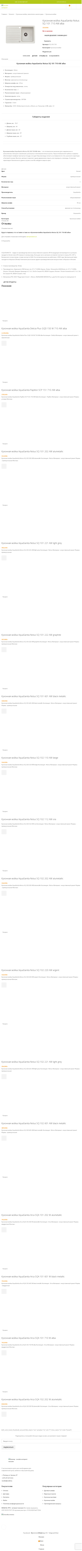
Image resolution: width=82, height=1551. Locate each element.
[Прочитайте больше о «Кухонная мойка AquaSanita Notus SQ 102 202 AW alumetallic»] (4, 893)
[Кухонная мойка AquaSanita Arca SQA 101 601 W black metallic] (17, 1252)
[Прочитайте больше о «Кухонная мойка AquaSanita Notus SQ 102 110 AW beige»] (4, 772)
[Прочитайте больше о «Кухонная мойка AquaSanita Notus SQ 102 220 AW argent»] (4, 984)
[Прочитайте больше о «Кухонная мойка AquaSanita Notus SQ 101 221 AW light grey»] (4, 557)
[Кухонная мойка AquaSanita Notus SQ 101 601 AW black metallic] (17, 672)
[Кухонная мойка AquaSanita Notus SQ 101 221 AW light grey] (17, 489)
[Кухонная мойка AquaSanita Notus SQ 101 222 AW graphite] (17, 580)
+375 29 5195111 (61, 2)
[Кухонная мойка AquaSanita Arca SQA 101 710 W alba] (17, 1314)
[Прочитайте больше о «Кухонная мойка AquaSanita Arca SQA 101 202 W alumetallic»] (4, 1229)
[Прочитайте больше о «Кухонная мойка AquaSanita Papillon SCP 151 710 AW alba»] (4, 404)
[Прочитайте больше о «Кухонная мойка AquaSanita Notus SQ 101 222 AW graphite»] (4, 649)
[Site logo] (7, 6)
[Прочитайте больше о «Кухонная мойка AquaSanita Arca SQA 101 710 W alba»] (4, 1352)
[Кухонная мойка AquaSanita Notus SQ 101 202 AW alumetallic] (17, 427)
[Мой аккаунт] (74, 6)
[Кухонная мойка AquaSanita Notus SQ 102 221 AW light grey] (17, 1007)
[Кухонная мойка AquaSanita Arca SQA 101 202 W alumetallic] (17, 1160)
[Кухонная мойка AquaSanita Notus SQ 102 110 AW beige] (17, 733)
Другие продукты (10, 282)
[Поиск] (78, 6)
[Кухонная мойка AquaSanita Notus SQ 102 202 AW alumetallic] (17, 854)
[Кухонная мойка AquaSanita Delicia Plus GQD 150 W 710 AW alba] (17, 304)
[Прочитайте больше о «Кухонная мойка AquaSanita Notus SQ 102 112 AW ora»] (4, 831)
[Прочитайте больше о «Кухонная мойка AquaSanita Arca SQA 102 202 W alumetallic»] (4, 1414)
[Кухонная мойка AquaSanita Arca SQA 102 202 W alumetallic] (17, 1375)
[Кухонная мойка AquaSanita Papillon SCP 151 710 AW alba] (17, 366)
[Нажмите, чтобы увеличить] (4, 1527)
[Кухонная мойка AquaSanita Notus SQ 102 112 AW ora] (17, 795)
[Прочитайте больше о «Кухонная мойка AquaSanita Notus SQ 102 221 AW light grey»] (4, 1076)
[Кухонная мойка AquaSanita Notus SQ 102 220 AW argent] (17, 916)
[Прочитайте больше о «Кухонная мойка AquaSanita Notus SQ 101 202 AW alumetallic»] (4, 466)
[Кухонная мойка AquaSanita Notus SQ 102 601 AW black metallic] (17, 1099)
